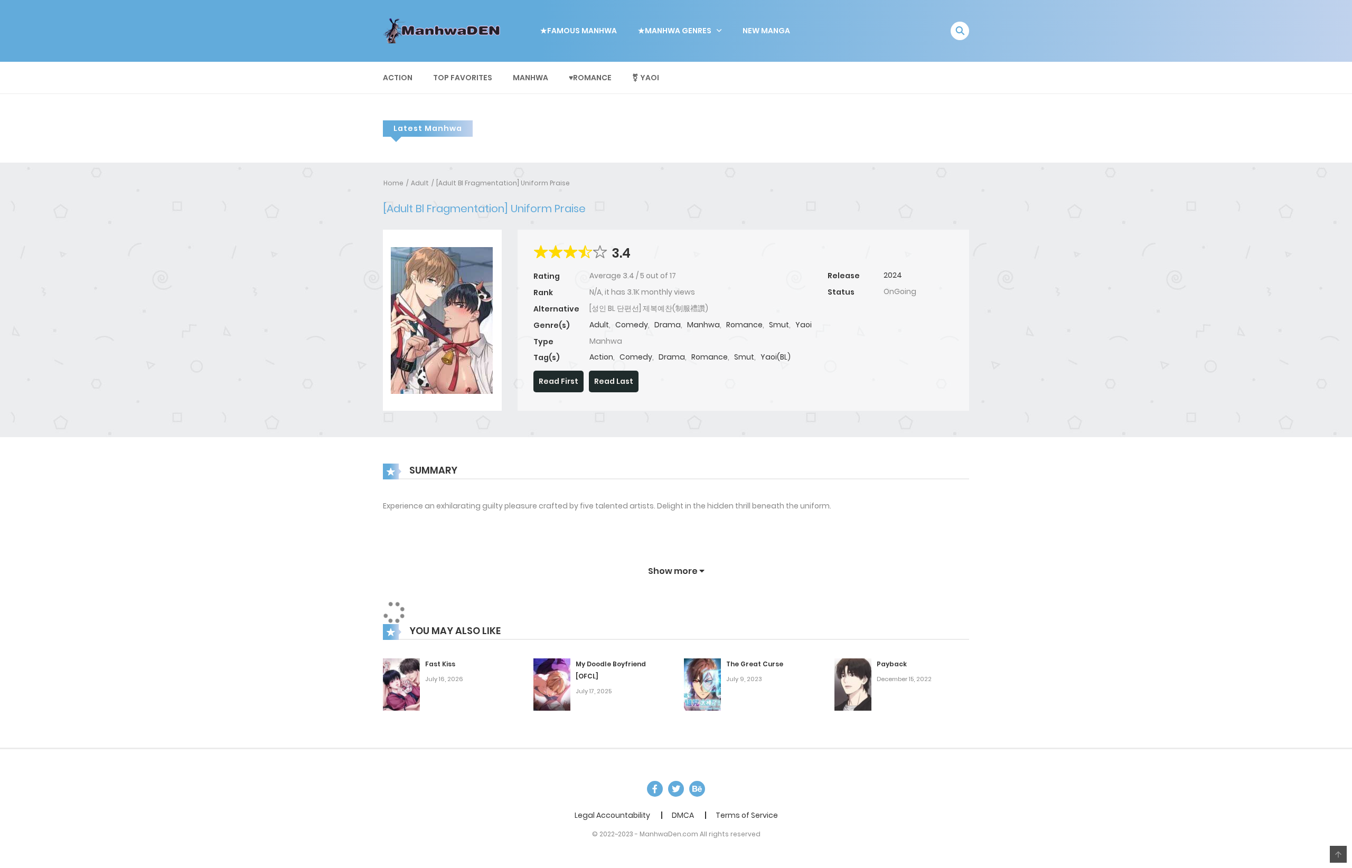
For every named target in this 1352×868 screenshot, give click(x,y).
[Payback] (852, 683)
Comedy (631, 324)
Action (397, 77)
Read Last (613, 381)
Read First (558, 381)
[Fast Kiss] (401, 683)
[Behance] (697, 789)
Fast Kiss (440, 663)
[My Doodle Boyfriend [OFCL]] (551, 683)
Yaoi (803, 324)
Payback (892, 663)
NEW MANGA (766, 30)
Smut (779, 324)
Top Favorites (462, 77)
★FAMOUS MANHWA (578, 30)
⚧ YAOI (645, 77)
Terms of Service (747, 815)
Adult (420, 182)
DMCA (683, 815)
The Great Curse (754, 663)
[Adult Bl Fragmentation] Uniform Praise (503, 182)
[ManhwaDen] (444, 30)
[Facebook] (655, 789)
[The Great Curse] (702, 683)
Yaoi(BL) (775, 357)
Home (393, 182)
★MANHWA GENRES (674, 30)
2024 (893, 275)
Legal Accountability (612, 815)
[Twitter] (676, 789)
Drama (667, 324)
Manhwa (530, 77)
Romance (744, 324)
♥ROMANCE (590, 77)
